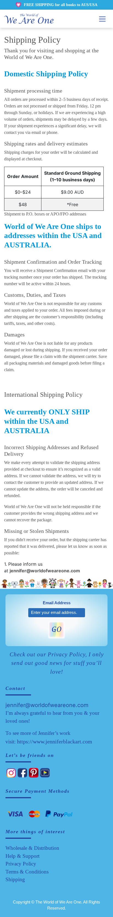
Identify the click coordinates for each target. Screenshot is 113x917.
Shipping (15, 879)
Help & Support (22, 856)
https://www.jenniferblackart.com (54, 741)
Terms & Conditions (27, 872)
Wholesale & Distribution (32, 848)
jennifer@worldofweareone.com (46, 705)
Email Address (56, 602)
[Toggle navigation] (102, 19)
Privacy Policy (20, 864)
